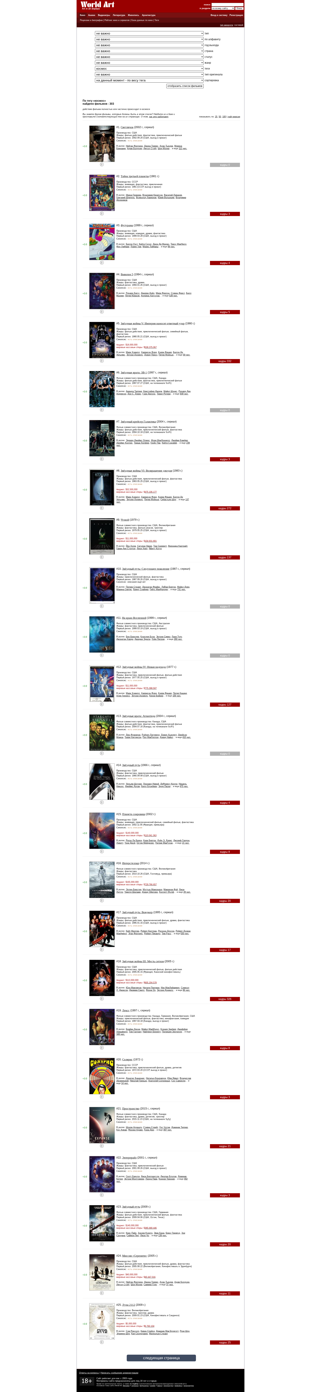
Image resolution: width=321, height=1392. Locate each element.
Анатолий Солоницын (159, 1081)
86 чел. (186, 990)
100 (224, 116)
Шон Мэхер (163, 148)
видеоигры (144, 1385)
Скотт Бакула (133, 1176)
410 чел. (186, 737)
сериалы (134, 1385)
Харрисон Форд (149, 352)
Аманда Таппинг (134, 391)
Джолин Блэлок (168, 1176)
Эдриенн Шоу (123, 1333)
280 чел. (178, 639)
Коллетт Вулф (166, 892)
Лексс (126, 1010)
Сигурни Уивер (144, 546)
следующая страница (161, 1358)
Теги (156, 20)
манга (159, 1385)
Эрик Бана (159, 1233)
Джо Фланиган (133, 735)
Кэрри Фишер (165, 352)
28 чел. (187, 892)
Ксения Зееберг (168, 1029)
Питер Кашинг (180, 693)
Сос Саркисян (178, 1081)
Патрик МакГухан (164, 843)
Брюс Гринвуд (173, 1233)
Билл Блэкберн (149, 786)
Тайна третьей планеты (135, 176)
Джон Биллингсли (150, 1176)
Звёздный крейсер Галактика (138, 421)
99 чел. (171, 246)
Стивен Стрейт (150, 1127)
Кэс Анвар (121, 1130)
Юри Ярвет (172, 1078)
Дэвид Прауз (150, 355)
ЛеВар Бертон (169, 587)
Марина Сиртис (124, 589)
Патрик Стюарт (133, 587)
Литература (119, 15)
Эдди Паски (164, 786)
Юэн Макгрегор (133, 987)
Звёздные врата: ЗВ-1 (134, 372)
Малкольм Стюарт (158, 1333)
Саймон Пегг (133, 1235)
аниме (152, 1385)
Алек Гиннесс (123, 695)
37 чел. (170, 1284)
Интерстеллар (130, 863)
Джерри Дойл (147, 293)
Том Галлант (135, 1031)
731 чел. (181, 589)
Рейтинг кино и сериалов (117, 20)
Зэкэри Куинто (145, 1233)
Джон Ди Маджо (161, 244)
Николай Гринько (138, 1081)
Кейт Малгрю (132, 931)
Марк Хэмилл (133, 352)
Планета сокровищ (133, 814)
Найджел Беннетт (152, 1031)
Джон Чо (144, 1235)
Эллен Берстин (133, 889)
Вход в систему (219, 15)
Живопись (133, 15)
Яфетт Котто (155, 548)
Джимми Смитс (137, 990)
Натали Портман (151, 987)
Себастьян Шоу (168, 499)
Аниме (91, 15)
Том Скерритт (160, 546)
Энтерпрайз (129, 1157)
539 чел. (173, 295)
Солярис (127, 1059)
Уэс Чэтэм (164, 1127)
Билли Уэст (132, 244)
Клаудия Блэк (147, 636)
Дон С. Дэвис (134, 394)
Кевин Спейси (148, 1331)
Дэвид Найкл (166, 737)
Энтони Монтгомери (134, 1179)
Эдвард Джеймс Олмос (138, 440)
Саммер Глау (150, 1284)
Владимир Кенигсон (152, 195)
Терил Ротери (164, 394)
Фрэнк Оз (150, 990)
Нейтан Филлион (134, 146)
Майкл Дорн (183, 587)
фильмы (126, 1385)
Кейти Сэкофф (169, 443)
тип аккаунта (226, 25)
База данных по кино (142, 20)
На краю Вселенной (134, 617)
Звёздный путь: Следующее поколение (146, 568)
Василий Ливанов (173, 195)
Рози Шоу (184, 1331)
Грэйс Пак (155, 443)
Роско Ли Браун (134, 840)
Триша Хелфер (141, 443)
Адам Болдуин (134, 148)
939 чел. (184, 394)
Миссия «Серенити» (134, 1255)
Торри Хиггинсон (133, 737)
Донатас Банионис (135, 1078)
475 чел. (184, 786)
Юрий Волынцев (166, 197)
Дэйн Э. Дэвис (164, 840)
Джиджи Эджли (142, 639)
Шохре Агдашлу (134, 1127)
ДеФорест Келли (168, 784)
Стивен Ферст (178, 293)
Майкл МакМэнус (150, 1029)
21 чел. (185, 843)
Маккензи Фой (171, 889)
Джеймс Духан (132, 786)
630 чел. (185, 933)
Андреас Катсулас (150, 295)
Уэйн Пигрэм (158, 639)
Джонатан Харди (124, 639)
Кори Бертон (149, 840)
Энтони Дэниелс (134, 355)
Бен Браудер (132, 636)
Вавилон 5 (127, 274)
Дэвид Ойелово (150, 892)
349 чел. (120, 1034)
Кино (82, 15)
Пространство (130, 1108)
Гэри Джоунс (148, 394)
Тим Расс (166, 933)
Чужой (125, 519)
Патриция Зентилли (172, 1031)
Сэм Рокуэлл (132, 1331)
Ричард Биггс (133, 293)
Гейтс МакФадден (159, 589)
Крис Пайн (131, 1233)
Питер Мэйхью (166, 355)
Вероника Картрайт (177, 546)
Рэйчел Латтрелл (151, 735)
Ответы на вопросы (89, 1373)
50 (220, 116)
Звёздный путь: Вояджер (137, 912)
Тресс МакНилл (178, 244)
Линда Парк (151, 1179)
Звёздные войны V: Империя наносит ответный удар (153, 323)
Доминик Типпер (179, 1127)
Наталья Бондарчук (156, 1078)
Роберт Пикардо (152, 933)
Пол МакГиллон (150, 737)
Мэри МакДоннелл (160, 440)
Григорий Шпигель (125, 197)
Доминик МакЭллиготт (167, 1331)
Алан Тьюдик (166, 146)
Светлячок (127, 127)
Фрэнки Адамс (135, 1130)
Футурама (127, 225)
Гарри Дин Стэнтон (125, 548)
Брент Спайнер (140, 589)
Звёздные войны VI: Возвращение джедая (146, 470)
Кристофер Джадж (152, 391)
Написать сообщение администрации (119, 1373)
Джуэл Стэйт (149, 148)
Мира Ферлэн (163, 293)
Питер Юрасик (132, 295)
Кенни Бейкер (156, 695)
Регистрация (236, 15)
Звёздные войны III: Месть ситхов (143, 961)
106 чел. (177, 695)
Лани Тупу (177, 636)
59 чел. (186, 355)
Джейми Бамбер (179, 440)
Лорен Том (136, 246)
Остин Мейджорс (145, 843)
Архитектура (148, 15)
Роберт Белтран (149, 931)
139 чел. (162, 1235)
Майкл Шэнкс (170, 391)
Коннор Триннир (167, 1179)
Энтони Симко (163, 636)
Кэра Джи (149, 1130)
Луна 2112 (128, 1304)
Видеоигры (104, 15)
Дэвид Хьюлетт (169, 735)
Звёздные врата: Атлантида (138, 716)
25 (216, 116)
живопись (178, 1385)
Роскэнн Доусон (166, 931)
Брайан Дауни (133, 1029)
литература (168, 1385)
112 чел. (183, 148)
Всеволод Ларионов (146, 197)
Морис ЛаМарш (150, 246)
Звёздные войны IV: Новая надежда (144, 667)
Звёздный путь (131, 765)
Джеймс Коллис (124, 443)
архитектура (189, 1385)
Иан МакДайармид (170, 987)
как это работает (158, 116)
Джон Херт (142, 548)
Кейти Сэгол (145, 244)
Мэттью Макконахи (152, 889)
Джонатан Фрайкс (151, 587)
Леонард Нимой (151, 784)
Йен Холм (131, 546)
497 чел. (167, 1130)
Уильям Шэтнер (134, 784)
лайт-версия (234, 116)
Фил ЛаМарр (122, 246)
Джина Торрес (151, 146)
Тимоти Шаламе (132, 892)
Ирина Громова (133, 195)
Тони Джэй (130, 843)
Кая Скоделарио (139, 1333)
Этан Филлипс (135, 933)
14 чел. (125, 1083)
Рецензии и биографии (91, 20)
